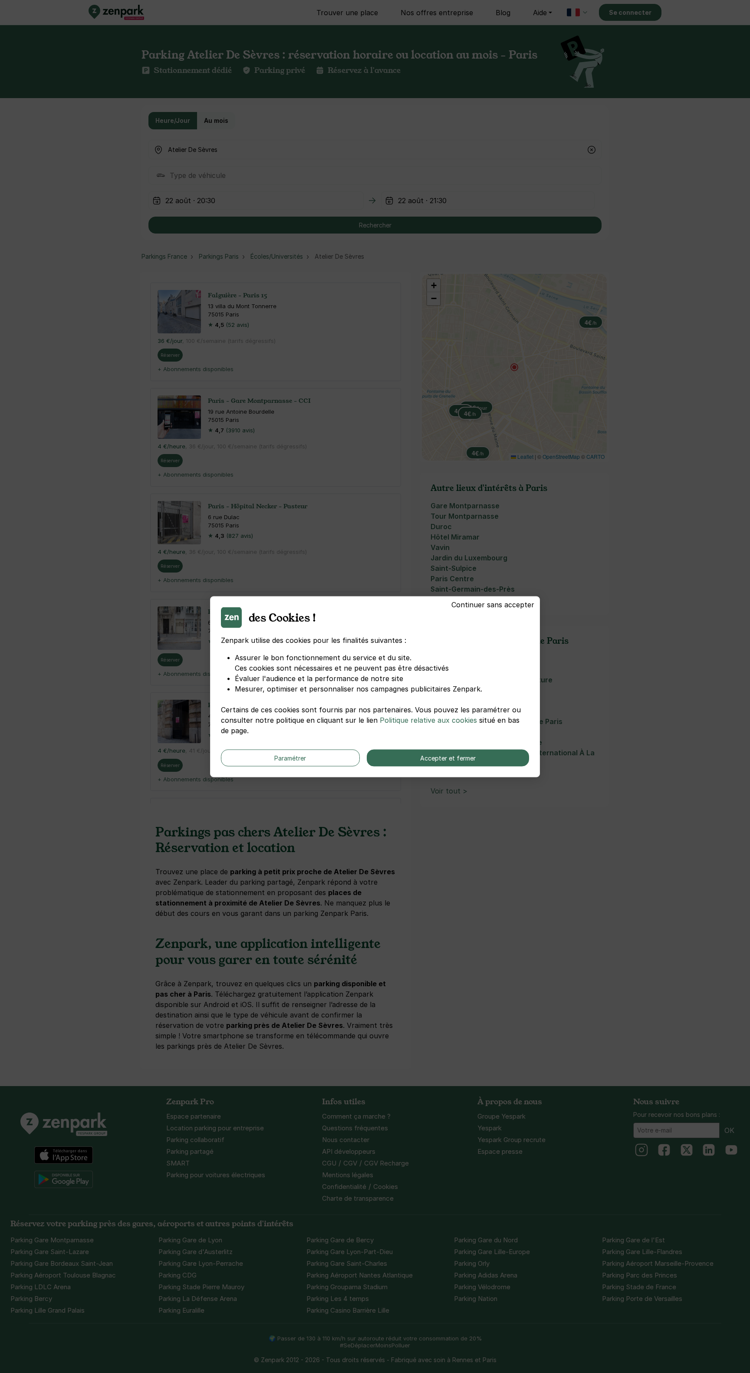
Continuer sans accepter (492, 604)
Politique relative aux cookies (428, 719)
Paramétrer (290, 757)
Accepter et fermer (448, 757)
